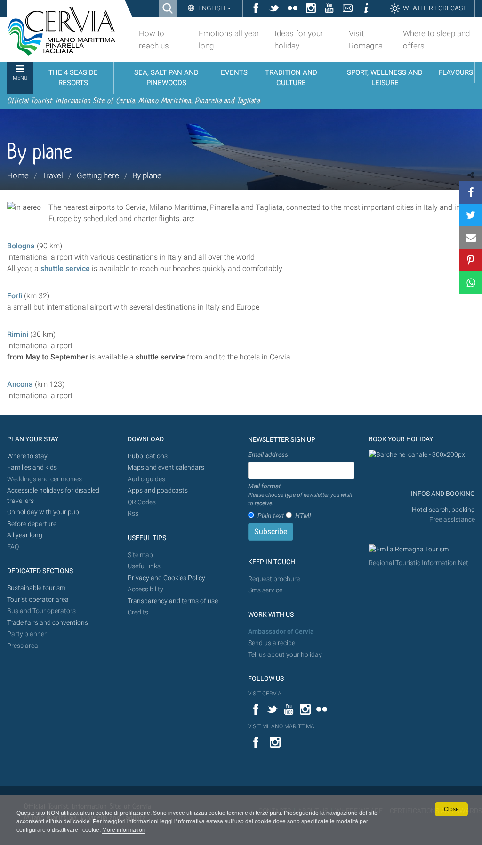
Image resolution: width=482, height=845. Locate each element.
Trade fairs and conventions (47, 623)
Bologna (21, 245)
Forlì (15, 295)
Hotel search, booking (443, 510)
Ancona (20, 384)
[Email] (470, 237)
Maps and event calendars (166, 467)
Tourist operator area (38, 600)
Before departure (31, 524)
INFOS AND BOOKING (442, 494)
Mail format (300, 494)
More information (123, 830)
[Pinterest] (470, 260)
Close (451, 809)
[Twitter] (470, 215)
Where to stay (27, 456)
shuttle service (65, 268)
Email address (268, 454)
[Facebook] (470, 192)
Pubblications (148, 456)
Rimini (17, 334)
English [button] (211, 8)
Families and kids (32, 467)
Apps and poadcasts (158, 490)
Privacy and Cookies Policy (166, 578)
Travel (52, 175)
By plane (146, 175)
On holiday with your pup (43, 512)
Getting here (98, 175)
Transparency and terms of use (173, 601)
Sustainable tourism (36, 588)
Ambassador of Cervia (281, 632)
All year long (24, 535)
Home (18, 175)
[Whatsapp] (470, 282)
